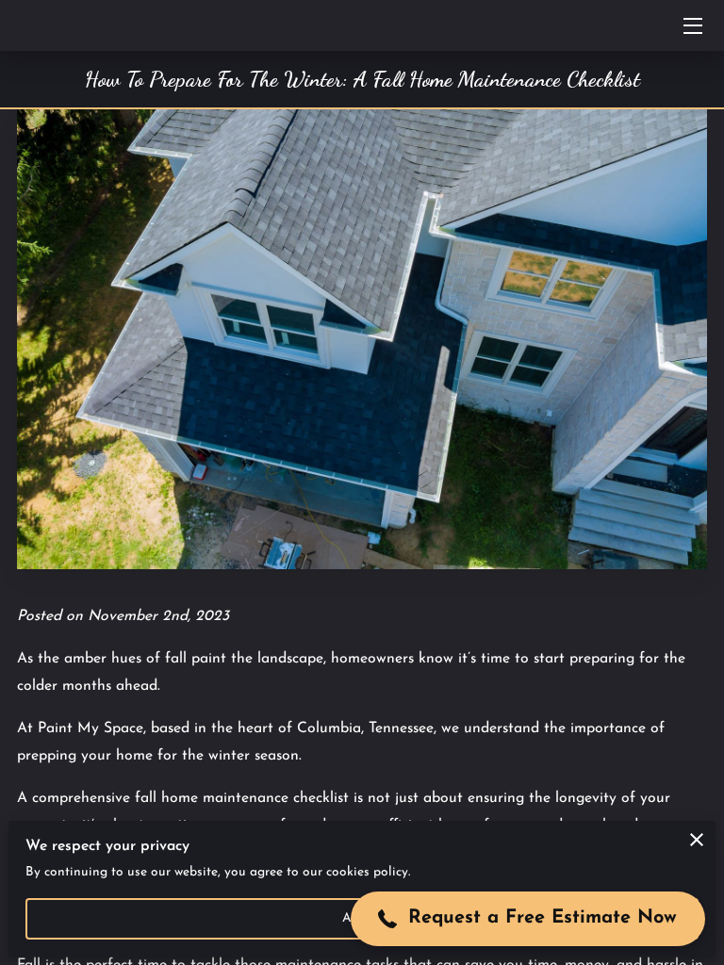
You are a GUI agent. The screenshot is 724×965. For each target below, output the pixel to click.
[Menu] (691, 25)
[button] (528, 918)
